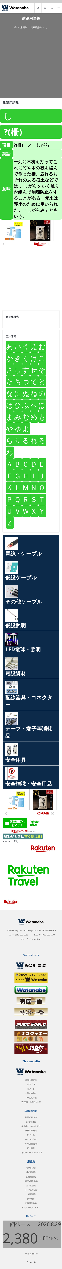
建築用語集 (36, 27)
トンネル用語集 (31, 1190)
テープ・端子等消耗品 (28, 732)
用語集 (23, 27)
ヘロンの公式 (31, 1139)
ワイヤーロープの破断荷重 (31, 1152)
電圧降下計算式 (31, 1117)
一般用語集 (31, 1194)
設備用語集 (31, 1176)
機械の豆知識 (31, 1130)
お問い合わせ (31, 1093)
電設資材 (15, 673)
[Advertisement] (31, 62)
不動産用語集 (31, 1203)
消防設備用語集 (31, 1181)
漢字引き (31, 1198)
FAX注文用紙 (31, 1097)
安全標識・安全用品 (28, 783)
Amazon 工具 (10, 841)
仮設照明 (15, 625)
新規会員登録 (31, 1080)
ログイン (31, 1088)
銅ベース (31, 1134)
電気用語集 (31, 1168)
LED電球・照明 (23, 649)
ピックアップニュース (31, 1207)
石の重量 (31, 1148)
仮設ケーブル (21, 577)
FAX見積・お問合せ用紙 (31, 1102)
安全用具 (15, 759)
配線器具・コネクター (29, 701)
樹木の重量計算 (31, 1143)
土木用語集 (31, 1185)
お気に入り (31, 1084)
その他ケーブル (23, 601)
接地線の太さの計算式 (31, 1126)
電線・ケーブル (23, 553)
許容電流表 (31, 1121)
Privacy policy (31, 1253)
